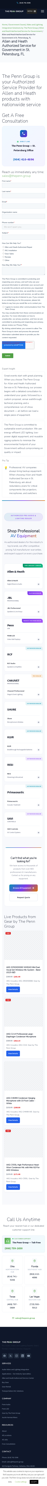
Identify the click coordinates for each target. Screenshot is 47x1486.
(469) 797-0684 (12, 1306)
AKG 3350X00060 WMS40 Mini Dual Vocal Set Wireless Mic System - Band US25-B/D (23, 970)
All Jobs (5, 1439)
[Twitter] (10, 1355)
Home (4, 24)
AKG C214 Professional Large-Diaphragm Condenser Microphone (21, 1035)
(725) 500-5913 (35, 1306)
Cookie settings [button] (21, 1482)
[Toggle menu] (42, 11)
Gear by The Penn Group (11, 1413)
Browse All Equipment (22, 888)
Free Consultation (8, 1444)
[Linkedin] (22, 1355)
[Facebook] (4, 1355)
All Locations (7, 1435)
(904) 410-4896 (23, 159)
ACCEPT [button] (34, 1482)
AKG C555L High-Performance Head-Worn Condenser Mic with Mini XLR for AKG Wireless (23, 1167)
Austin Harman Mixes (9, 1417)
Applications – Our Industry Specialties (16, 1374)
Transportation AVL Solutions (13, 1391)
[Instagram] (16, 1355)
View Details (13, 989)
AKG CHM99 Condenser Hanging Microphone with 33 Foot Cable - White (20, 1101)
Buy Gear (5, 1382)
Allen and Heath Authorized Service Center (18, 1378)
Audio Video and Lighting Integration (15, 1369)
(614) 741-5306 (12, 1278)
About (4, 1431)
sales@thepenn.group (16, 176)
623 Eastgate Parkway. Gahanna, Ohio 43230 (18, 1466)
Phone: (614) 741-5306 (10, 1457)
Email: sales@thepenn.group (12, 1462)
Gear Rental (6, 1387)
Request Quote (23, 897)
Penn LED (5, 1409)
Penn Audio (6, 1404)
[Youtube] (28, 1355)
